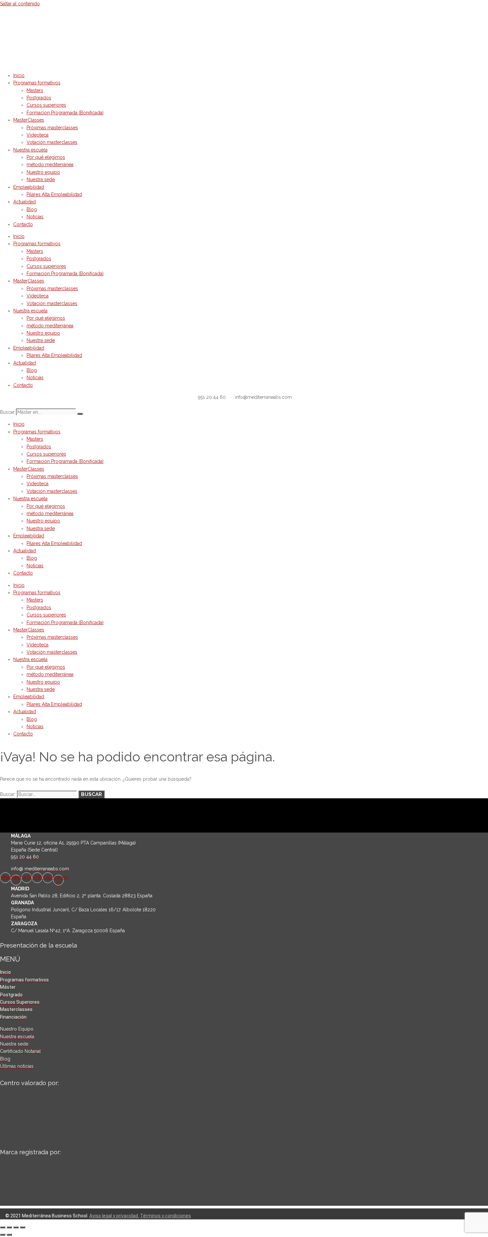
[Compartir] (16, 1227)
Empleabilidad (28, 187)
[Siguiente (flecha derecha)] (9, 1235)
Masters (35, 90)
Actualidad (24, 201)
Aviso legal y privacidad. (114, 1215)
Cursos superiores (46, 105)
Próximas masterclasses (52, 127)
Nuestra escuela (30, 150)
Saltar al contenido (20, 3)
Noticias (35, 216)
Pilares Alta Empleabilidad (54, 194)
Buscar (7, 412)
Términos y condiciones (165, 1215)
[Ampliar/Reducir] (2, 1227)
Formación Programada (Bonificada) (65, 112)
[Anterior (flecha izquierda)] (2, 1235)
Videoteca (37, 135)
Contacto (23, 224)
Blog (32, 209)
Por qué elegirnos (46, 157)
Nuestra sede (41, 179)
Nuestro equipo (43, 172)
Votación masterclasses (52, 142)
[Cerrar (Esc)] (22, 1227)
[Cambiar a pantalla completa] (9, 1227)
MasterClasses (28, 120)
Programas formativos (36, 82)
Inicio (19, 75)
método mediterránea (50, 164)
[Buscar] (80, 414)
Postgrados (39, 97)
